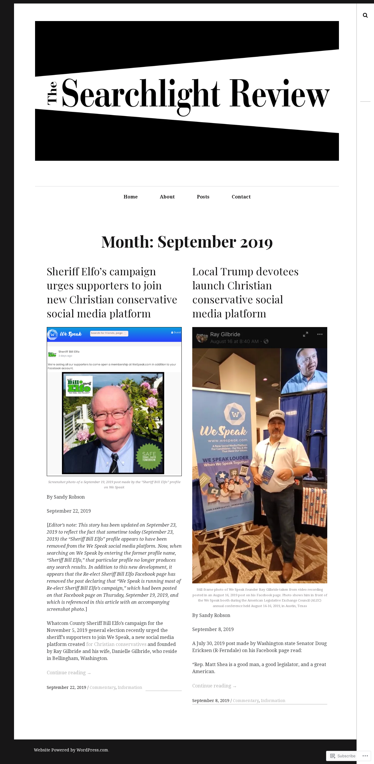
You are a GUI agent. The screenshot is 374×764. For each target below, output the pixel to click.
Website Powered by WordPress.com (71, 750)
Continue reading (69, 672)
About (167, 197)
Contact (241, 197)
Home (131, 197)
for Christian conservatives (116, 644)
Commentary (102, 687)
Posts (203, 197)
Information (130, 687)
